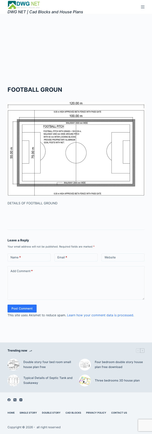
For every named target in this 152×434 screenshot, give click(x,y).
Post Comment (22, 308)
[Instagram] (20, 399)
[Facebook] (9, 399)
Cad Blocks (73, 412)
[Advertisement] (76, 43)
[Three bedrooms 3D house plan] (85, 380)
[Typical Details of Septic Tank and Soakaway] (13, 380)
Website (110, 257)
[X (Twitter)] (14, 399)
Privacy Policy (96, 412)
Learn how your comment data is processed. (100, 315)
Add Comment (21, 271)
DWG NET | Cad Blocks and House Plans (45, 12)
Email (62, 257)
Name (15, 257)
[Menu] (142, 7)
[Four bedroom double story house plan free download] (85, 365)
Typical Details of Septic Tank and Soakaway (47, 380)
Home (11, 412)
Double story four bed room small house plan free (47, 364)
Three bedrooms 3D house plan (117, 380)
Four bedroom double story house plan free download (119, 364)
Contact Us (119, 412)
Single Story (28, 412)
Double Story (51, 412)
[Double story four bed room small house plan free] (13, 365)
